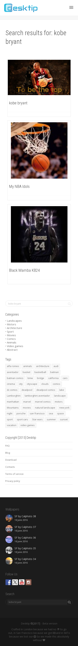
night (9, 413)
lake (61, 389)
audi (56, 366)
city (21, 383)
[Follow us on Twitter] (15, 582)
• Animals (10, 342)
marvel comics (43, 401)
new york (64, 407)
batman (54, 372)
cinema (11, 383)
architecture (42, 366)
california (53, 378)
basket (26, 372)
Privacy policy (12, 481)
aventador (13, 372)
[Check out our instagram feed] (28, 582)
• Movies (10, 335)
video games (27, 425)
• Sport (9, 331)
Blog (7, 452)
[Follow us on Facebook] (8, 582)
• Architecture (13, 328)
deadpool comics (45, 389)
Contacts (10, 466)
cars (65, 378)
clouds (45, 383)
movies (27, 407)
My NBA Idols (19, 186)
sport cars (22, 419)
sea (51, 413)
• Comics (10, 339)
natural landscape (45, 407)
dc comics (12, 389)
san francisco (37, 413)
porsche (21, 413)
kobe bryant (18, 103)
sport (10, 419)
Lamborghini (13, 395)
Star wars (37, 419)
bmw (30, 378)
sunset (64, 419)
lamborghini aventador (37, 395)
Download (11, 459)
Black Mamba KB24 (24, 270)
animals (27, 366)
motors (59, 401)
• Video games (14, 346)
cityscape (32, 383)
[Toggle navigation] (71, 7)
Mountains (13, 407)
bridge (40, 378)
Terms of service (14, 474)
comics (56, 383)
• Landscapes (13, 320)
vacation (11, 425)
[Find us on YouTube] (22, 582)
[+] (39, 77)
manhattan (13, 401)
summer (51, 419)
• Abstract (11, 349)
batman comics (15, 378)
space (60, 413)
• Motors (10, 324)
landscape (60, 395)
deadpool (27, 389)
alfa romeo (13, 366)
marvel (27, 401)
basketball (40, 372)
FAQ (7, 445)
